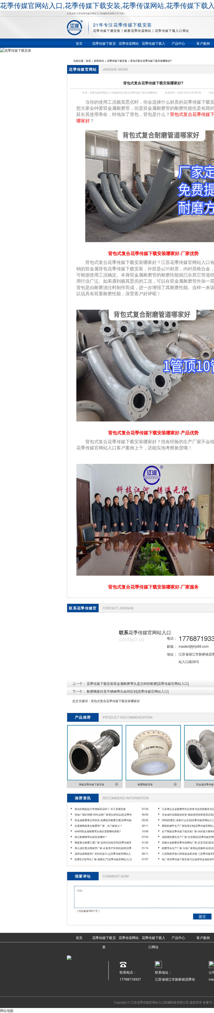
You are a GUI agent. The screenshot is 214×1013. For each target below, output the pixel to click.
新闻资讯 (99, 61)
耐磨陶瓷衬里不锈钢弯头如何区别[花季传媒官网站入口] (128, 691)
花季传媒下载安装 (117, 61)
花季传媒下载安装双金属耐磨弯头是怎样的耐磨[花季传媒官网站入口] (138, 683)
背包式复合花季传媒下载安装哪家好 (115, 701)
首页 (88, 61)
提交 (202, 916)
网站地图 (6, 1010)
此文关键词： (81, 701)
